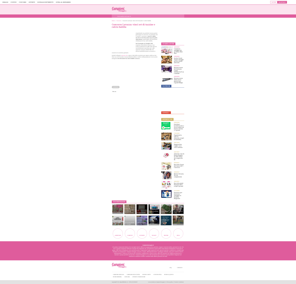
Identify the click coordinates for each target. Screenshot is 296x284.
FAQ (171, 267)
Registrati (282, 2)
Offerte (32, 2)
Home (113, 20)
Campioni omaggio (118, 274)
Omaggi (5, 2)
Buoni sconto (146, 274)
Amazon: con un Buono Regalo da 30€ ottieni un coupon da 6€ (179, 156)
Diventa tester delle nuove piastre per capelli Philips (178, 80)
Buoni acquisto (169, 274)
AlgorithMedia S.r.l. (124, 282)
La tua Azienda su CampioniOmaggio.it (156, 282)
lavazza (115, 87)
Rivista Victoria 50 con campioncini (179, 175)
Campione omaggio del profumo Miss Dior (178, 51)
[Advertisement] (156, 9)
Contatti (179, 267)
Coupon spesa (157, 274)
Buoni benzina (117, 276)
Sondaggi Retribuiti (45, 2)
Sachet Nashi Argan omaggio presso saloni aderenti (179, 60)
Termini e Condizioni (179, 282)
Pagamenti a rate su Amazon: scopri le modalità (179, 137)
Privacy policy (170, 282)
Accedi (274, 2)
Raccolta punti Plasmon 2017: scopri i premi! (178, 185)
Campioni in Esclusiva (133, 274)
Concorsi (22, 2)
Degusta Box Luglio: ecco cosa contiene (178, 146)
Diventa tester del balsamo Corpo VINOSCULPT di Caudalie (179, 70)
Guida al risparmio (63, 2)
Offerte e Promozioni (138, 276)
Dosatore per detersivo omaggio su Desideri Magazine (178, 195)
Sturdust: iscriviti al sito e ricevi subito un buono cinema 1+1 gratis (179, 127)
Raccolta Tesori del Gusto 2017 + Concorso (179, 166)
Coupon (13, 2)
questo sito (124, 55)
